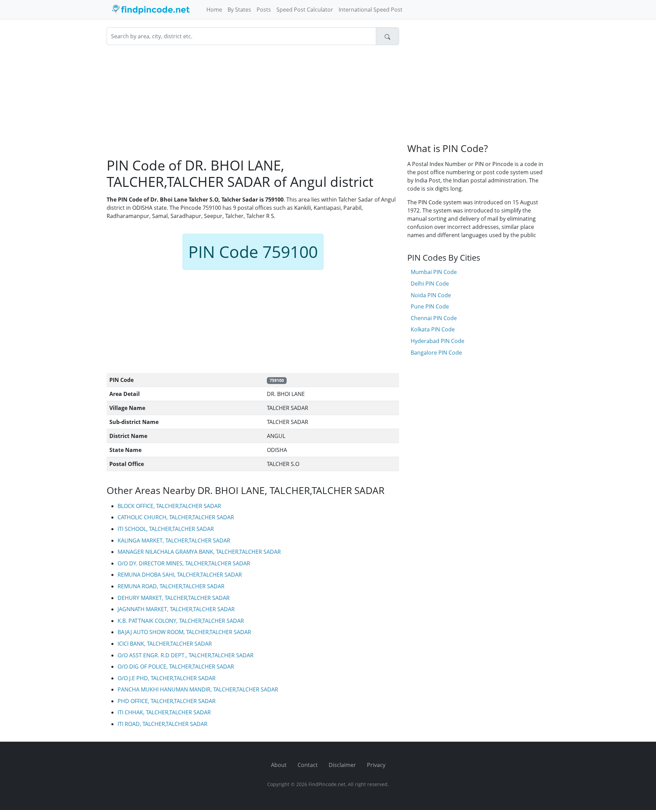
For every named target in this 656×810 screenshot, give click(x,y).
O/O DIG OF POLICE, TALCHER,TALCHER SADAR (176, 666)
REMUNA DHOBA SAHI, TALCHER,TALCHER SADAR (180, 574)
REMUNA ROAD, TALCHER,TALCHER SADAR (171, 586)
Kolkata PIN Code (433, 329)
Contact (308, 765)
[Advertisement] (253, 101)
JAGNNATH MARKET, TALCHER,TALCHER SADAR (176, 609)
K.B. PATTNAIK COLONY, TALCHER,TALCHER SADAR (181, 620)
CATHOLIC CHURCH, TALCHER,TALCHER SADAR (176, 517)
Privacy (376, 765)
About (279, 765)
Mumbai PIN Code (434, 272)
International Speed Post (370, 9)
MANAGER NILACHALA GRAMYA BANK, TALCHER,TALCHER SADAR (199, 551)
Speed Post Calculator (304, 9)
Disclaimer (342, 765)
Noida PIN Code (431, 295)
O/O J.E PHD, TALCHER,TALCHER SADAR (167, 678)
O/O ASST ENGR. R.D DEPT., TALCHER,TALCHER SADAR (186, 655)
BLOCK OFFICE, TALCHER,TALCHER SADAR (169, 506)
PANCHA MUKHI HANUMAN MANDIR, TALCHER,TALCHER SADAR (198, 689)
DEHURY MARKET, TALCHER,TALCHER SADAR (174, 598)
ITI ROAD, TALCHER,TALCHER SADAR (162, 724)
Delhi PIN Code (430, 283)
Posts (264, 9)
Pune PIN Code (430, 306)
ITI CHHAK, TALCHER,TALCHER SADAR (164, 712)
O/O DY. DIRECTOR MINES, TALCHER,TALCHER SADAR (184, 563)
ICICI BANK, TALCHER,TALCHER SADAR (165, 643)
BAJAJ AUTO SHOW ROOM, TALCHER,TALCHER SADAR (184, 632)
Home (214, 9)
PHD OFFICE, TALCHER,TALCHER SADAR (167, 701)
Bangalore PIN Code (436, 352)
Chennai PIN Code (434, 318)
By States (239, 9)
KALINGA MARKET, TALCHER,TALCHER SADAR (174, 540)
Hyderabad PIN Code (437, 341)
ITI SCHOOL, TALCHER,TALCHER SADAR (166, 529)
